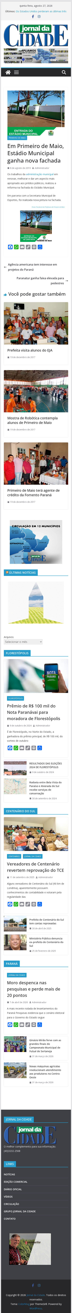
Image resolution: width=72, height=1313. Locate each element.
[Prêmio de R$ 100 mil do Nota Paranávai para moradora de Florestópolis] (36, 676)
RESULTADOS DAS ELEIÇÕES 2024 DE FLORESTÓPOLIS (45, 765)
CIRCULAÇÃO (11, 1204)
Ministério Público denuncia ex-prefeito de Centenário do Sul (46, 942)
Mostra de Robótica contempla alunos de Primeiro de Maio (32, 420)
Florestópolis (15, 698)
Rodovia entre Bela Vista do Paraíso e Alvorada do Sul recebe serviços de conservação (45, 788)
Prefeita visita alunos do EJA (29, 350)
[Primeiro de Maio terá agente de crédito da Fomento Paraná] (36, 445)
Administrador (42, 168)
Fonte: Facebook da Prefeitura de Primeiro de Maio (48, 207)
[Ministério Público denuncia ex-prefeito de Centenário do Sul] (15, 944)
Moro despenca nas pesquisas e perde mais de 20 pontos (33, 989)
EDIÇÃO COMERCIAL (15, 1181)
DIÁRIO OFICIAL (13, 1189)
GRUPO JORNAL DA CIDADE (20, 1211)
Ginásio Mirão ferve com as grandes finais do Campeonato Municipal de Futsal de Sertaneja (45, 1046)
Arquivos (9, 637)
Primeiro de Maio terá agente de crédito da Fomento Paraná (33, 492)
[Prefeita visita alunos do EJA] (36, 305)
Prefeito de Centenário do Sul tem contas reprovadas (46, 921)
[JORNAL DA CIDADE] (30, 1128)
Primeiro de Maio (17, 138)
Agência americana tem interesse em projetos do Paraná (32, 267)
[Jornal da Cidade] (8, 72)
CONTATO (10, 1218)
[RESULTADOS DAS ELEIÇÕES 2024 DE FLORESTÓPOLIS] (15, 767)
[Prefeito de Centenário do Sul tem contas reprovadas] (15, 924)
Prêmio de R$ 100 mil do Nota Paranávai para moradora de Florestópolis (33, 712)
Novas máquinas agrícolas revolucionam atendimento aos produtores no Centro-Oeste (39, 12)
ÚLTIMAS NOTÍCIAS (22, 573)
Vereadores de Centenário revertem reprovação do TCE (35, 867)
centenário (14, 856)
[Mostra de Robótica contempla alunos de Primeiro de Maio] (36, 372)
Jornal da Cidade (32, 856)
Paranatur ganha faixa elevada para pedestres (40, 280)
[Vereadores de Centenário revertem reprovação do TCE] (36, 834)
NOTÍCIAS (9, 1174)
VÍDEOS (8, 1196)
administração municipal (39, 174)
